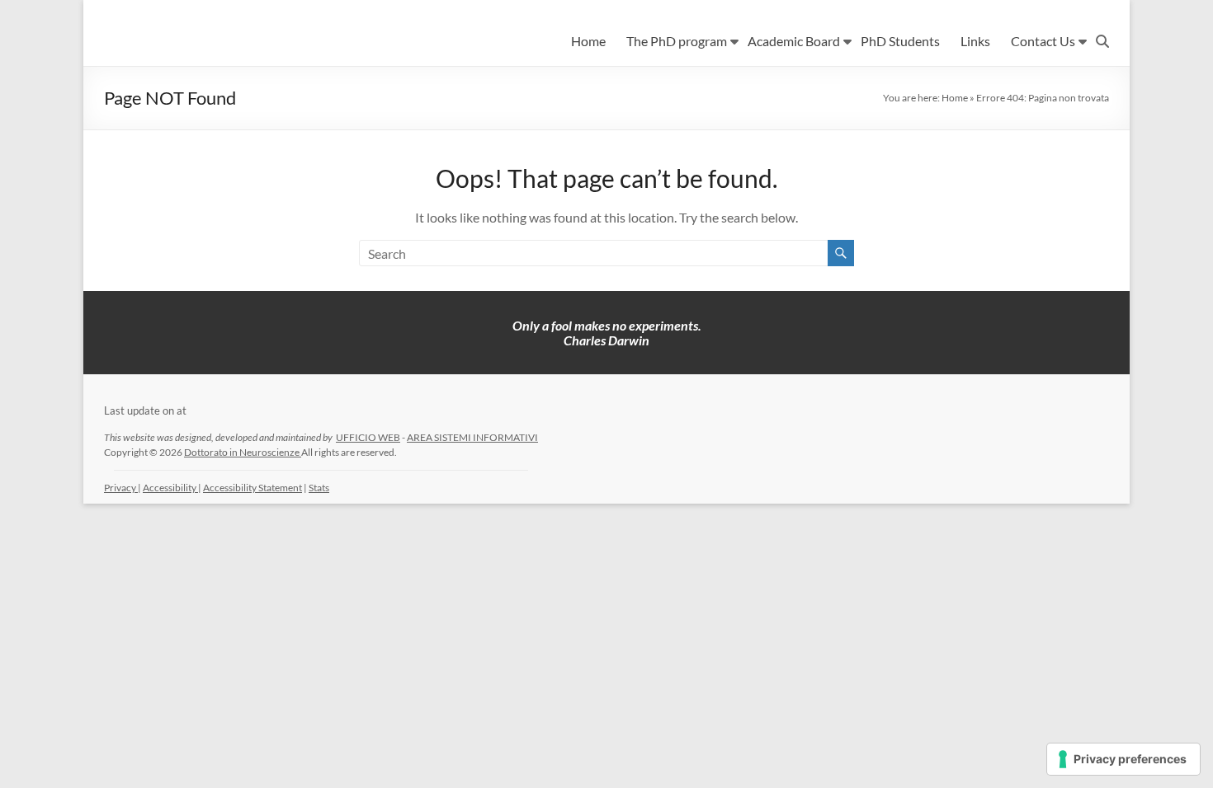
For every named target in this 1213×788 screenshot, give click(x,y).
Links (975, 41)
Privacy (121, 487)
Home (588, 41)
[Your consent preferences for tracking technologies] (1123, 759)
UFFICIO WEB (368, 437)
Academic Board (794, 41)
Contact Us (1043, 41)
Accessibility (170, 487)
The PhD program (676, 41)
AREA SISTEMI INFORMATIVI (472, 437)
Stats (319, 487)
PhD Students (900, 41)
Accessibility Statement (252, 487)
